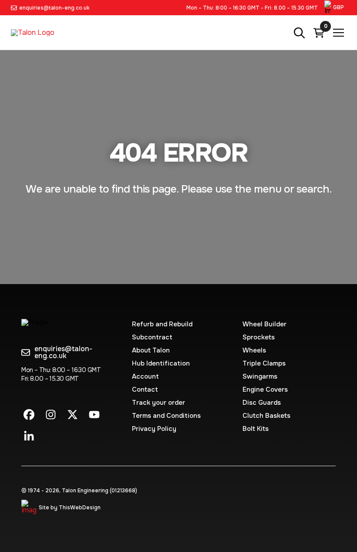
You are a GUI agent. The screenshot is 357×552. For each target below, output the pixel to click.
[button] (335, 7)
